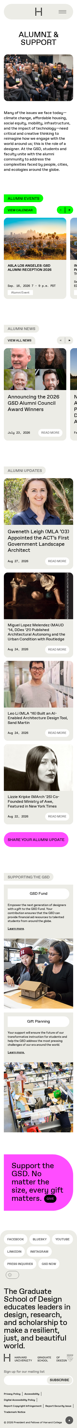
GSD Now (49, 1264)
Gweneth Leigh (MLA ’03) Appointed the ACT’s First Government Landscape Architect (38, 541)
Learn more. (16, 1052)
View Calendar (20, 210)
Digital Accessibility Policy (19, 1400)
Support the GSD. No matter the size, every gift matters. (37, 1182)
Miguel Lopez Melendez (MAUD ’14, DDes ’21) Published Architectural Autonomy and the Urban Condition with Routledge (36, 632)
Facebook (15, 1239)
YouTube (62, 1239)
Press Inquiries (20, 1264)
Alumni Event (20, 293)
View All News (19, 341)
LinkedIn (14, 1252)
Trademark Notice (14, 1412)
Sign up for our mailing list (24, 1372)
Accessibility (31, 1394)
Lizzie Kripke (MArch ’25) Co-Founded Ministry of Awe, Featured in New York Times (33, 801)
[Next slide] (69, 210)
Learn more (16, 929)
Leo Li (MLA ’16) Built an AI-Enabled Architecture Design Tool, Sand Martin (38, 718)
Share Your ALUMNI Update (36, 840)
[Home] (35, 1358)
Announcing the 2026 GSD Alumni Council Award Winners (33, 403)
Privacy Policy (12, 1394)
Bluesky (40, 1239)
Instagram (39, 1252)
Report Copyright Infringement (22, 1406)
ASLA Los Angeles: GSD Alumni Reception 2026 (30, 267)
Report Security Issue (58, 1406)
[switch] (12, 1275)
